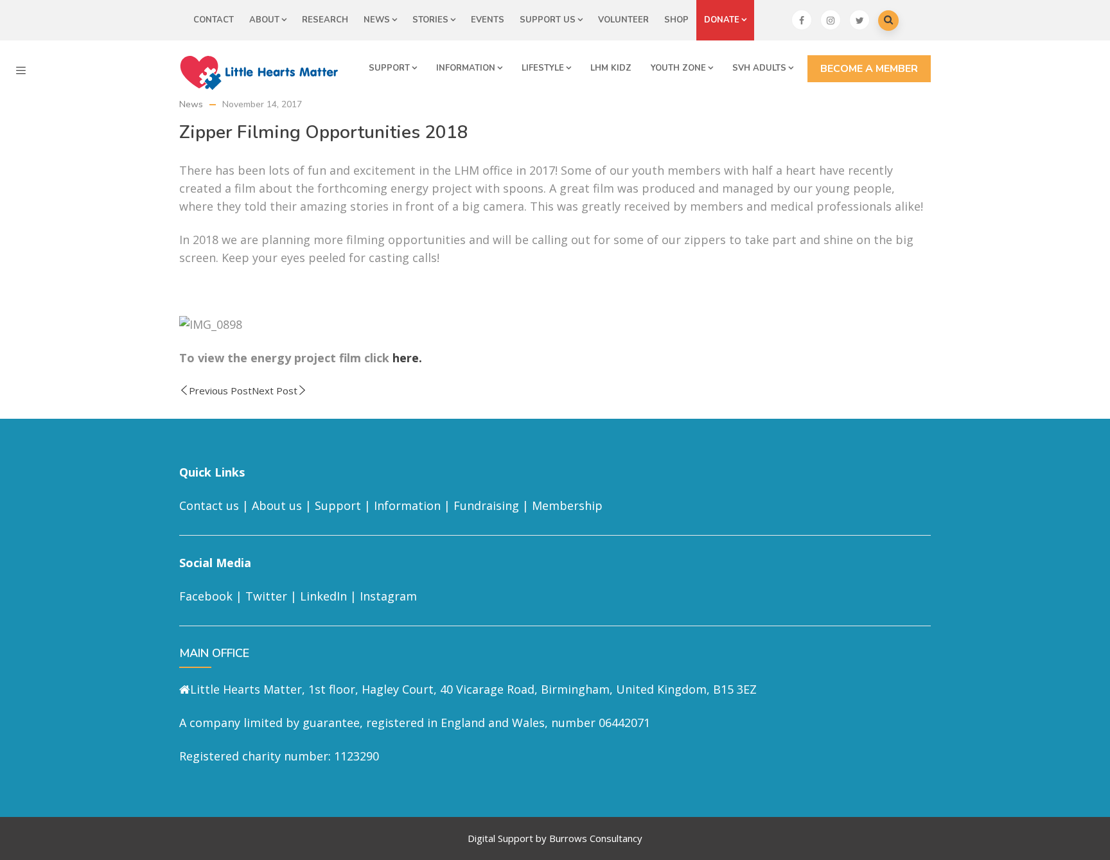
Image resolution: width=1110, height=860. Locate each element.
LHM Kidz (610, 68)
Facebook (206, 596)
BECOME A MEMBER (869, 69)
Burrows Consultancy (595, 838)
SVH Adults (759, 68)
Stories (430, 20)
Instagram (388, 596)
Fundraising (486, 505)
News (377, 20)
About (264, 20)
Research (325, 20)
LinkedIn (323, 596)
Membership (567, 505)
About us (277, 505)
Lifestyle (543, 68)
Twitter (266, 596)
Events (487, 20)
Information (465, 68)
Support (389, 68)
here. (407, 357)
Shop (676, 20)
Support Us (548, 20)
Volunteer (623, 20)
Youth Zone (678, 68)
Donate (721, 20)
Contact (213, 20)
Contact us (209, 505)
